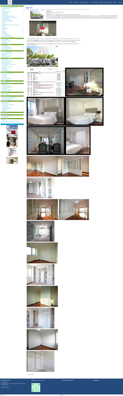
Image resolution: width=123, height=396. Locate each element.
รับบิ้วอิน (75, 9)
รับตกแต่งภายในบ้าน (70, 9)
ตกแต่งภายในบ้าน (64, 9)
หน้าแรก (27, 5)
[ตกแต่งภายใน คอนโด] (36, 14)
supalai (28, 9)
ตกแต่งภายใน (32, 9)
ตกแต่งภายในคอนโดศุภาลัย (94, 15)
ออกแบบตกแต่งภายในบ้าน (46, 9)
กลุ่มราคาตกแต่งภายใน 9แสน (85, 9)
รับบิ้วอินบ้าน (78, 9)
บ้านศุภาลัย (40, 9)
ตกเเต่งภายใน (59, 9)
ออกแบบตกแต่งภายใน (53, 9)
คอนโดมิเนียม (36, 9)
